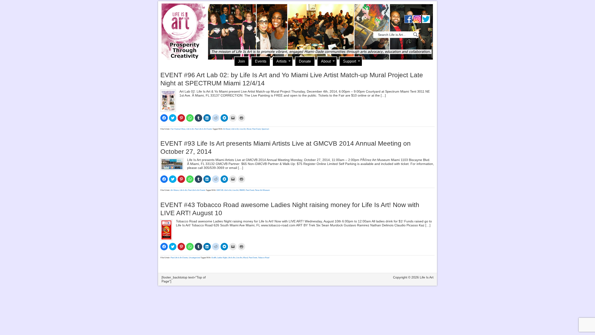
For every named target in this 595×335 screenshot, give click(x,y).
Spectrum (265, 129)
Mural (249, 129)
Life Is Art (183, 25)
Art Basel (226, 129)
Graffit (213, 258)
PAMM (242, 190)
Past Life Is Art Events (203, 129)
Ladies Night (222, 258)
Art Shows (175, 190)
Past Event (256, 129)
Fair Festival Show (178, 129)
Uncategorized (194, 258)
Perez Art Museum (262, 190)
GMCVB (219, 190)
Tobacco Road (263, 258)
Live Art (243, 129)
